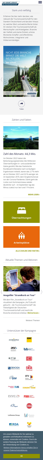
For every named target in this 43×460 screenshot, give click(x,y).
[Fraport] (13, 409)
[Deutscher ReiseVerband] (13, 381)
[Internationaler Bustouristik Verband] (13, 428)
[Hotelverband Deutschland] (29, 409)
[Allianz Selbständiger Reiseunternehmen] (13, 353)
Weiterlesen (32, 313)
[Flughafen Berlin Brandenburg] (29, 400)
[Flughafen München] (29, 419)
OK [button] (21, 456)
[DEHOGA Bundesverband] (13, 372)
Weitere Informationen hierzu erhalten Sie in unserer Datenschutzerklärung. (21, 449)
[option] (21, 79)
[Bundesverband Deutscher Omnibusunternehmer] (29, 353)
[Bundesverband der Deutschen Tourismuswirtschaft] (13, 362)
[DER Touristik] (29, 372)
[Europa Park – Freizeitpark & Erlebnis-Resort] (29, 391)
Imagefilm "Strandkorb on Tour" (19, 295)
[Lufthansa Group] (13, 419)
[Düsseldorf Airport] (13, 391)
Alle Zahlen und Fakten (27, 251)
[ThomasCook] (29, 428)
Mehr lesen (33, 194)
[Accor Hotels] (13, 343)
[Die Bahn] (29, 362)
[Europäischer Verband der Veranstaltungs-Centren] (13, 400)
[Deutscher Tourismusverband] (29, 381)
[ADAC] (29, 343)
